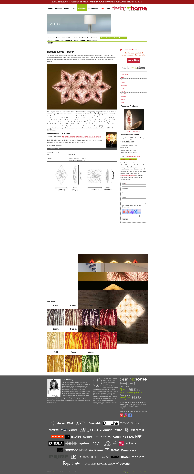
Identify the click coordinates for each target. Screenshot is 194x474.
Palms (123, 91)
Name (124, 183)
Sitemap (135, 472)
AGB (123, 472)
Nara (122, 88)
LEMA (50, 43)
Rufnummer (125, 188)
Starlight (123, 97)
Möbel (66, 8)
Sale (102, 8)
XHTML (144, 472)
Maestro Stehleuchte (133, 131)
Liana (123, 83)
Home (50, 8)
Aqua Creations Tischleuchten (60, 38)
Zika (122, 102)
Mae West (124, 85)
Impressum (129, 472)
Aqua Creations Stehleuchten (85, 40)
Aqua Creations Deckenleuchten (113, 38)
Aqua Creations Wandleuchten (60, 40)
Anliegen (124, 197)
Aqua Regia (124, 74)
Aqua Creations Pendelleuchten (86, 38)
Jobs (108, 8)
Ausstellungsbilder (128, 159)
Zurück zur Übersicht (130, 50)
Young (123, 99)
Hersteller (82, 8)
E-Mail (123, 193)
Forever (123, 80)
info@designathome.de (133, 156)
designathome (55, 472)
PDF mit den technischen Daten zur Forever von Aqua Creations (81, 137)
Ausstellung (93, 8)
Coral (123, 77)
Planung (58, 8)
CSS (140, 472)
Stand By (124, 94)
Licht (74, 8)
